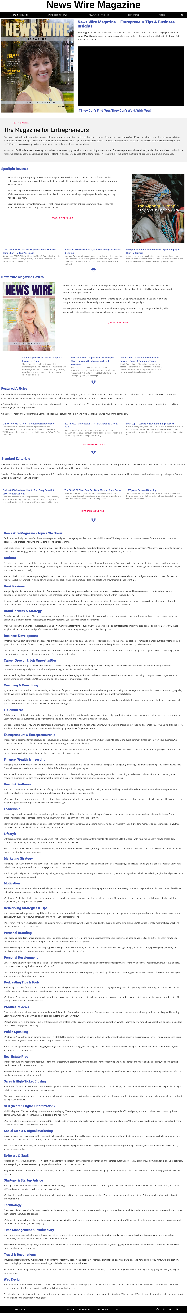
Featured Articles (99, 15)
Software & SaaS (16, 1155)
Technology (12, 1205)
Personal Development (21, 957)
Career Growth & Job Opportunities (30, 660)
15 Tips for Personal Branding (141, 490)
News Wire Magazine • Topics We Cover (33, 533)
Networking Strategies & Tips (25, 908)
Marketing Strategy (18, 858)
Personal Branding (18, 933)
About (69, 1309)
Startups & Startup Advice (23, 1180)
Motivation (12, 883)
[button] (182, 15)
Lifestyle (10, 834)
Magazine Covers (19, 15)
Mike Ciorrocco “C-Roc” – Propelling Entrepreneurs (28, 423)
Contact (116, 1309)
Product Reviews (16, 1007)
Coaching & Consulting (21, 685)
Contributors (84, 1309)
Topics (162, 15)
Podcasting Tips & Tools (22, 982)
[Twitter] (170, 1309)
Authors (10, 558)
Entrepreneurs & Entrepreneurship (29, 735)
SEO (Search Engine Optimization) (29, 1106)
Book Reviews (14, 586)
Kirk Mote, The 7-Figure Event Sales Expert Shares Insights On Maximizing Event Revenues (92, 361)
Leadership (12, 809)
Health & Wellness (17, 784)
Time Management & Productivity (29, 1230)
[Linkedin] (176, 1309)
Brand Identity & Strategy (23, 611)
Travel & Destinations (20, 1254)
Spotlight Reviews (57, 15)
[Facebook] (157, 1309)
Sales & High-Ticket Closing (25, 1081)
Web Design (12, 1279)
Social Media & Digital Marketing (28, 1131)
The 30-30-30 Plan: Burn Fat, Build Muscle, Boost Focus (92, 490)
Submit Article (101, 1309)
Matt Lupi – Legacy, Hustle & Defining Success (150, 423)
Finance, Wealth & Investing (24, 759)
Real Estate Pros (16, 1056)
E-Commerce (14, 710)
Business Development (21, 636)
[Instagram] (163, 1309)
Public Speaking (16, 1032)
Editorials (134, 15)
